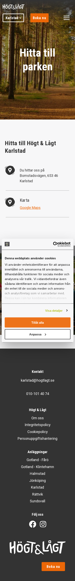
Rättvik (37, 494)
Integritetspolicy (38, 425)
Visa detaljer (54, 310)
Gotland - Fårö (37, 460)
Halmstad (37, 473)
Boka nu (39, 18)
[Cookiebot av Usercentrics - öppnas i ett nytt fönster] (53, 244)
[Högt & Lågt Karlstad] (18, 6)
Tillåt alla (37, 322)
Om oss (37, 418)
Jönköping (37, 480)
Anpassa (35, 334)
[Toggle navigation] (67, 17)
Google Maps (30, 208)
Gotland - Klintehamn (37, 467)
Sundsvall (37, 501)
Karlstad (12, 18)
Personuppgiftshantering (37, 438)
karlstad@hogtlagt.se (37, 380)
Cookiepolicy (37, 432)
